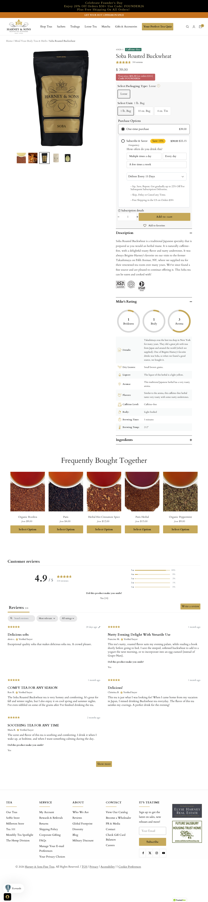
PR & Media (113, 824)
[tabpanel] (104, 692)
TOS (84, 867)
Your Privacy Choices (52, 857)
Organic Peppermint (180, 517)
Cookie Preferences (129, 867)
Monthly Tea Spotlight (19, 835)
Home (9, 41)
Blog (75, 835)
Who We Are (80, 812)
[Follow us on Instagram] (157, 853)
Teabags (75, 26)
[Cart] (200, 26)
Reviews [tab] (18, 607)
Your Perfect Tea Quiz (157, 26)
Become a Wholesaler (118, 818)
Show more (104, 764)
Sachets (61, 26)
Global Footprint (82, 824)
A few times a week (140, 164)
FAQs (42, 840)
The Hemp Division (18, 840)
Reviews (77, 818)
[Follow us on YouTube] (163, 853)
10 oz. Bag (144, 111)
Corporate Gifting (50, 835)
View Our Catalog (117, 812)
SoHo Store (13, 818)
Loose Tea (91, 26)
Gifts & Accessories (126, 26)
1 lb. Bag (125, 111)
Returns (43, 824)
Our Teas (11, 812)
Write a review (190, 606)
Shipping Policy (48, 829)
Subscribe (152, 842)
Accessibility (107, 867)
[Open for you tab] (7, 896)
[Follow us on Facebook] (143, 853)
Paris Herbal (142, 517)
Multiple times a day (140, 156)
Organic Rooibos (27, 517)
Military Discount (82, 840)
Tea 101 (10, 829)
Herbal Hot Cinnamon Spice (104, 517)
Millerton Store (15, 824)
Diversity (77, 829)
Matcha (106, 26)
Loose (123, 94)
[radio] (154, 129)
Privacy (94, 867)
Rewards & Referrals (51, 818)
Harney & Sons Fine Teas (39, 867)
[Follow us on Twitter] (150, 853)
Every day (170, 156)
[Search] (187, 26)
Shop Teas (46, 26)
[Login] (193, 26)
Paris (65, 517)
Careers (110, 845)
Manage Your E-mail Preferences (51, 848)
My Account (46, 812)
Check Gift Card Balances (115, 837)
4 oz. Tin (162, 111)
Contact (110, 829)
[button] (153, 570)
